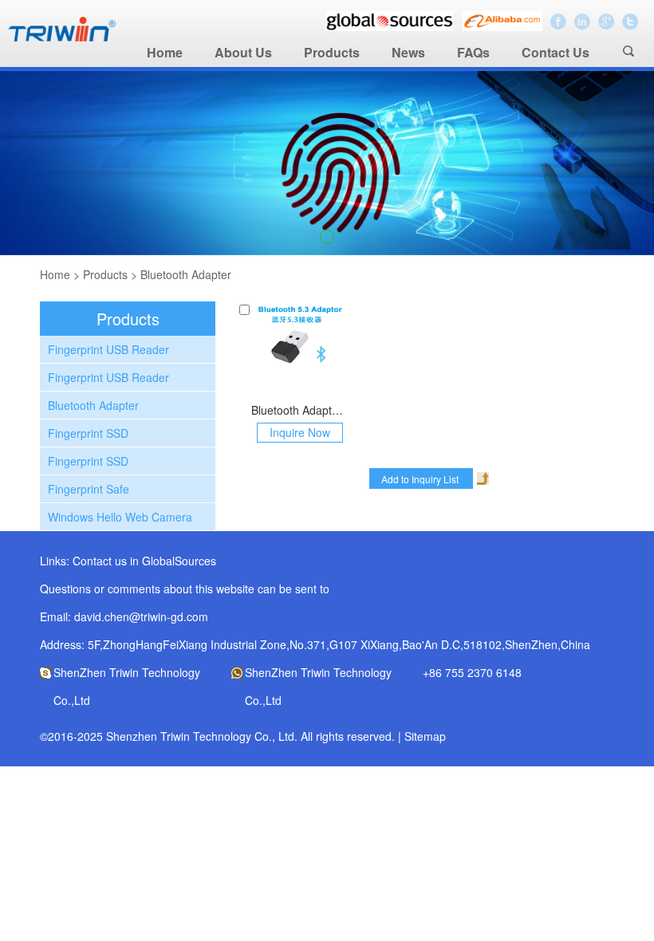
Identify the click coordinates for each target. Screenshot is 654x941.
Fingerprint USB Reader (108, 349)
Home (165, 52)
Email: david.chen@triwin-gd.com (124, 616)
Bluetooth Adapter (185, 274)
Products (332, 52)
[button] (327, 237)
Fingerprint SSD (88, 433)
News (408, 52)
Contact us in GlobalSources (144, 561)
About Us (243, 52)
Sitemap (425, 736)
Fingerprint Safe (88, 489)
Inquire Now (300, 432)
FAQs (473, 52)
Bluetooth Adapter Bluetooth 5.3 (300, 410)
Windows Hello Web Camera (120, 517)
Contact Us (555, 52)
